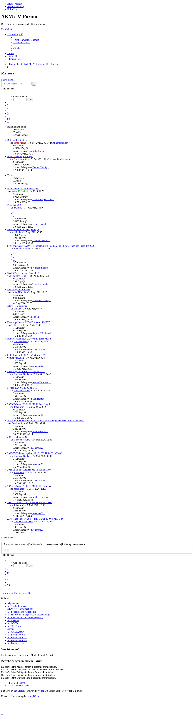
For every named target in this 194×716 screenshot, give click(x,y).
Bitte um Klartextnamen (18, 140)
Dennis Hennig (39, 167)
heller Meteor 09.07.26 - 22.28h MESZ (26, 355)
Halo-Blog (12, 9)
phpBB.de (34, 696)
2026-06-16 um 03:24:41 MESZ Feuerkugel (28, 404)
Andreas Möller (21, 159)
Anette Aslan (17, 357)
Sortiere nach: (36, 544)
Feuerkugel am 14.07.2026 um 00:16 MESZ (28, 322)
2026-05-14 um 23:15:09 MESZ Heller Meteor (29, 486)
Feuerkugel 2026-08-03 (18, 289)
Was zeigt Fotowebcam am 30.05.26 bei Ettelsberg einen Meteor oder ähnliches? (45, 420)
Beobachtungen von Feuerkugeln (23, 188)
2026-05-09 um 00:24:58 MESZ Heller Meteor (29, 502)
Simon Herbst (39, 431)
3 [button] (7, 108)
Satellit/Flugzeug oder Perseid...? (23, 273)
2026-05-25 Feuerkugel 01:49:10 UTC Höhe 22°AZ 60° (34, 453)
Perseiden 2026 (14, 205)
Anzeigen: (9, 544)
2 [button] (7, 105)
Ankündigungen (60, 142)
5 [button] (7, 113)
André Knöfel (18, 191)
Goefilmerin (17, 423)
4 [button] (7, 110)
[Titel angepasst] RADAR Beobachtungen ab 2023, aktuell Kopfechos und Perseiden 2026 (50, 246)
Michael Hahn (21, 341)
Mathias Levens (40, 240)
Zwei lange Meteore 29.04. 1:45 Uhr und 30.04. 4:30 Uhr (35, 519)
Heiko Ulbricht (19, 292)
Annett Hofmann (40, 382)
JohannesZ (37, 366)
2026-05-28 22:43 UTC (18, 437)
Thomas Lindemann (23, 521)
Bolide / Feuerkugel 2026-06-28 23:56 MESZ (29, 338)
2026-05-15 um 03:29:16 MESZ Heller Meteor (29, 469)
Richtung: (67, 544)
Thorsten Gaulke (20, 276)
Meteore (7, 73)
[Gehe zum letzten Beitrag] (46, 151)
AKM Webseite (14, 3)
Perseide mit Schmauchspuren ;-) (23, 229)
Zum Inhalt (6, 29)
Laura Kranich (39, 224)
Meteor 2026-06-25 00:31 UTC (22, 388)
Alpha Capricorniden (17, 306)
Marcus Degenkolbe (42, 199)
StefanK (18, 207)
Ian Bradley (19, 690)
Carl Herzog (38, 398)
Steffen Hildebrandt (41, 333)
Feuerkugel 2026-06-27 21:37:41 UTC (26, 371)
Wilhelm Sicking (22, 248)
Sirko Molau (20, 142)
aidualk (17, 232)
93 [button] (8, 119)
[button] (8, 93)
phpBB (42, 690)
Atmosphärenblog (15, 6)
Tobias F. (16, 325)
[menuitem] (26, 40)
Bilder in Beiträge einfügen (20, 156)
